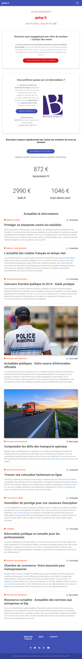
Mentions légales (28, 638)
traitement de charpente (18, 237)
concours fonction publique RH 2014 (46, 294)
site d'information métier (15, 616)
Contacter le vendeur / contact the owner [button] (40, 60)
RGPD (41, 637)
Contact (54, 637)
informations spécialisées (60, 459)
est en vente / (41, 23)
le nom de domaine (41, 11)
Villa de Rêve (18, 513)
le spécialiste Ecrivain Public (31, 547)
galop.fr (41, 18)
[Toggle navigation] (77, 3)
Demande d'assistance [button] (26, 111)
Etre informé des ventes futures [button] (40, 151)
